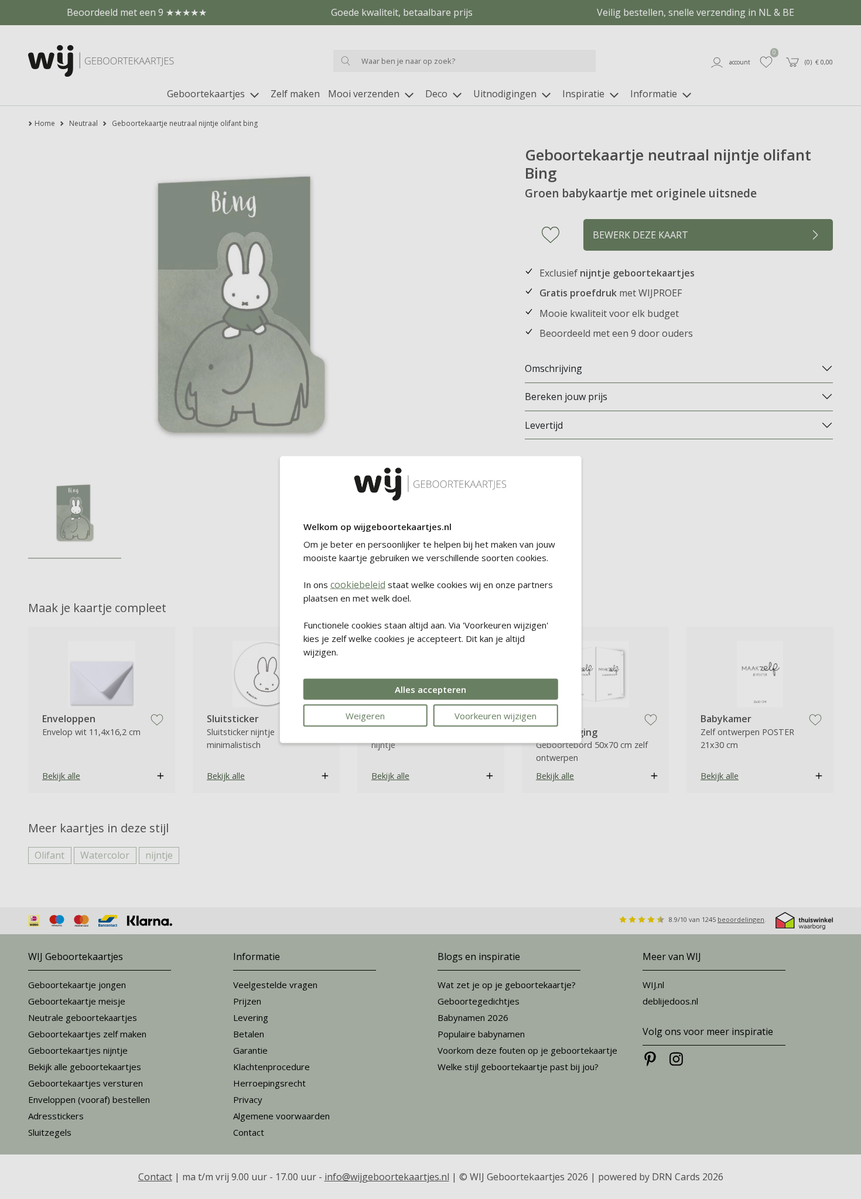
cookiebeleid (357, 584)
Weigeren (365, 716)
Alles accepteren (430, 689)
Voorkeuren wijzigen (496, 716)
